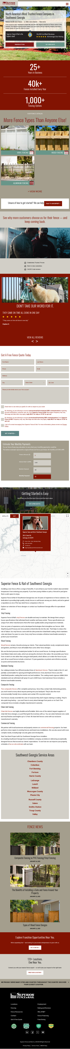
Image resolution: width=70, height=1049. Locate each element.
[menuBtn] (67, 4)
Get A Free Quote (16, 1019)
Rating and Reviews (44, 1008)
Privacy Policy (26, 1045)
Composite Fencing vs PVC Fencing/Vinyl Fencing (35, 858)
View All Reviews (35, 337)
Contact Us (27, 545)
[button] (67, 573)
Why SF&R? (41, 1012)
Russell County (35, 800)
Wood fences (5, 645)
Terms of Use (35, 1045)
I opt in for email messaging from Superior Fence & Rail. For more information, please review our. (36, 425)
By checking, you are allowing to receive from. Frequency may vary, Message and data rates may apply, (36, 419)
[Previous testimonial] (33, 341)
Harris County (35, 776)
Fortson (35, 772)
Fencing (13, 1008)
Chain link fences (7, 711)
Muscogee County (35, 791)
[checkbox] (2, 406)
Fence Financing (43, 1016)
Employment (42, 1004)
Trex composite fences (9, 689)
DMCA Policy (43, 1045)
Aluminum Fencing (20, 183)
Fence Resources (17, 1012)
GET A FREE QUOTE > (35, 504)
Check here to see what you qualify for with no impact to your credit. (25, 406)
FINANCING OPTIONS (20, 44)
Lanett (35, 784)
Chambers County (35, 761)
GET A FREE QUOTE (50, 44)
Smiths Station (35, 807)
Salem (35, 803)
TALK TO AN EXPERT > (53, 203)
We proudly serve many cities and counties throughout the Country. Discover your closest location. (35, 983)
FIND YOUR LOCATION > (35, 972)
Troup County (35, 811)
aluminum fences (42, 670)
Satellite (5, 516)
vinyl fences (21, 617)
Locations (14, 1004)
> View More (35, 191)
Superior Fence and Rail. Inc (27, 1042)
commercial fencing (47, 727)
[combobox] (35, 382)
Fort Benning (35, 769)
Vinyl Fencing (22, 152)
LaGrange (35, 780)
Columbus (35, 765)
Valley (35, 814)
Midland (35, 788)
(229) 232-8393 (28, 543)
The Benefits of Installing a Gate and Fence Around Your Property (35, 891)
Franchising (41, 1019)
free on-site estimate (16, 744)
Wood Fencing (57, 152)
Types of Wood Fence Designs (35, 925)
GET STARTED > (10, 433)
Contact (13, 1016)
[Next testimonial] (37, 341)
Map (14, 516)
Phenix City (35, 795)
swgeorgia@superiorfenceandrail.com (34, 547)
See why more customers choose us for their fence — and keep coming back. (35, 219)
